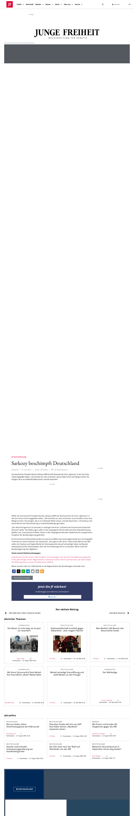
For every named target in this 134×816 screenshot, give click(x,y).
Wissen (48, 4)
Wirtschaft (29, 4)
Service (77, 4)
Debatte (38, 4)
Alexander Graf (10, 734)
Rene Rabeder (96, 756)
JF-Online (52, 658)
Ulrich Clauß (20, 658)
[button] (102, 4)
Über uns (67, 4)
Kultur (57, 4)
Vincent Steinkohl (106, 700)
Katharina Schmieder (98, 734)
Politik (19, 4)
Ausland (15, 470)
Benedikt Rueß (9, 702)
